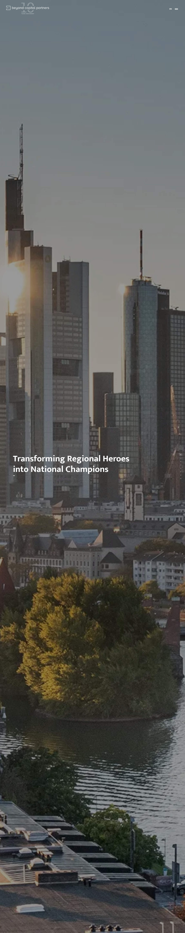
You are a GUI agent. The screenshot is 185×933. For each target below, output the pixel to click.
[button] (176, 9)
